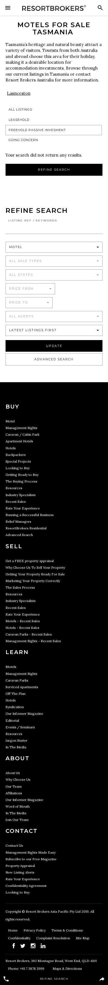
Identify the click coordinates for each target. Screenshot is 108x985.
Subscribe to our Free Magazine (31, 859)
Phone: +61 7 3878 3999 (26, 968)
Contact (22, 831)
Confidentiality (19, 938)
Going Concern (23, 140)
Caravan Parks (17, 680)
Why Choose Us (18, 779)
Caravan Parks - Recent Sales (29, 634)
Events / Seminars (20, 727)
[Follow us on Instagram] (33, 946)
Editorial (12, 720)
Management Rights (21, 428)
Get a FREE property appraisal (30, 561)
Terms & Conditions (67, 930)
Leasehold (19, 120)
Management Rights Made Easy (31, 852)
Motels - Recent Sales (23, 621)
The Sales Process (20, 587)
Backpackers (16, 455)
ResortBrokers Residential (26, 528)
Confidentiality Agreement (26, 886)
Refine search (54, 170)
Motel (10, 421)
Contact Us (14, 845)
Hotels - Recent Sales (22, 628)
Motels (11, 667)
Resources (14, 488)
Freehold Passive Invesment (37, 130)
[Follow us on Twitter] (23, 946)
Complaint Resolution (53, 938)
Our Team (14, 786)
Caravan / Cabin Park (22, 434)
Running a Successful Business (30, 515)
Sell (14, 546)
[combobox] (54, 247)
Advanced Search (54, 359)
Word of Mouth (18, 806)
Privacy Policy (35, 930)
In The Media (16, 747)
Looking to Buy (18, 468)
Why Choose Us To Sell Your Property (35, 567)
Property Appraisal (20, 866)
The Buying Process (21, 481)
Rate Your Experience (23, 508)
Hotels (11, 448)
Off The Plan (15, 693)
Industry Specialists (21, 495)
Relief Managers (18, 521)
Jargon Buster (16, 740)
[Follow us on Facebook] (13, 946)
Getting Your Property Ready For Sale (35, 574)
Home (13, 930)
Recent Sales (16, 501)
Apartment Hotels (19, 441)
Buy (12, 406)
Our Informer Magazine (24, 713)
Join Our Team (17, 820)
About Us (13, 773)
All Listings (20, 109)
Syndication (15, 707)
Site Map (82, 938)
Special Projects (18, 461)
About (18, 758)
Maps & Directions (67, 968)
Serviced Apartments (22, 687)
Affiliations (14, 793)
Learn (17, 652)
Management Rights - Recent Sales (33, 641)
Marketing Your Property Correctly (33, 581)
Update (54, 346)
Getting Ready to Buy (22, 475)
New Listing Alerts (20, 872)
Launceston (18, 93)
